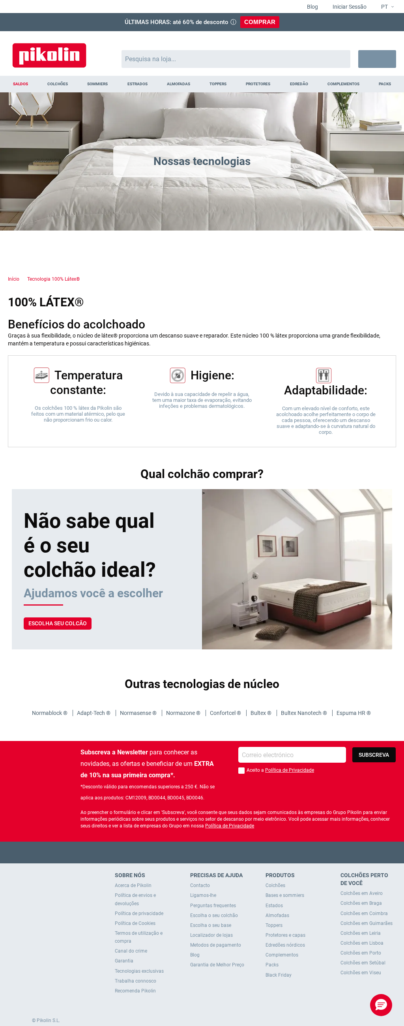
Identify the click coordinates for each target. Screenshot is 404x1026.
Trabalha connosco (135, 981)
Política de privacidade (139, 913)
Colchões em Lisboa (361, 943)
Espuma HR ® (354, 713)
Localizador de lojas (211, 935)
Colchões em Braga (361, 903)
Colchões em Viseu (360, 972)
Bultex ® (262, 713)
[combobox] (236, 59)
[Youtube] (202, 852)
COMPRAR (259, 22)
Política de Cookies (135, 923)
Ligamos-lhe (203, 895)
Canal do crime (131, 951)
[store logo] (49, 51)
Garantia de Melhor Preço (217, 965)
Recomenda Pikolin (135, 991)
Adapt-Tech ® (94, 713)
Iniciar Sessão (349, 7)
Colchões (275, 885)
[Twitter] (187, 852)
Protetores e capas (285, 935)
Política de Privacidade (289, 770)
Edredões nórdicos (285, 945)
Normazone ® (184, 713)
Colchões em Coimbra (364, 913)
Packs (272, 965)
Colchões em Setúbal (362, 963)
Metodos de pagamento (215, 945)
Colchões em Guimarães (366, 923)
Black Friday (279, 975)
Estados (274, 905)
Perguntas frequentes (213, 905)
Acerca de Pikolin (133, 885)
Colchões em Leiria (360, 933)
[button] (384, 7)
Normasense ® (139, 713)
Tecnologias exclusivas (139, 971)
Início (13, 279)
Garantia (124, 961)
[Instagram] (217, 852)
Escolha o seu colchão (214, 915)
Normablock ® (50, 713)
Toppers (274, 925)
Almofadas (277, 915)
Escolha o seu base (210, 925)
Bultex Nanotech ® (304, 713)
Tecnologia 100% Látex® (53, 279)
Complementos (282, 955)
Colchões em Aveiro (361, 893)
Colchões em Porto (360, 953)
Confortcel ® (226, 713)
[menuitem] (20, 84)
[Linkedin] (233, 852)
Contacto (200, 885)
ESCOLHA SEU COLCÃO (57, 623)
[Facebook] (171, 852)
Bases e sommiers (285, 895)
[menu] (202, 84)
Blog (312, 7)
